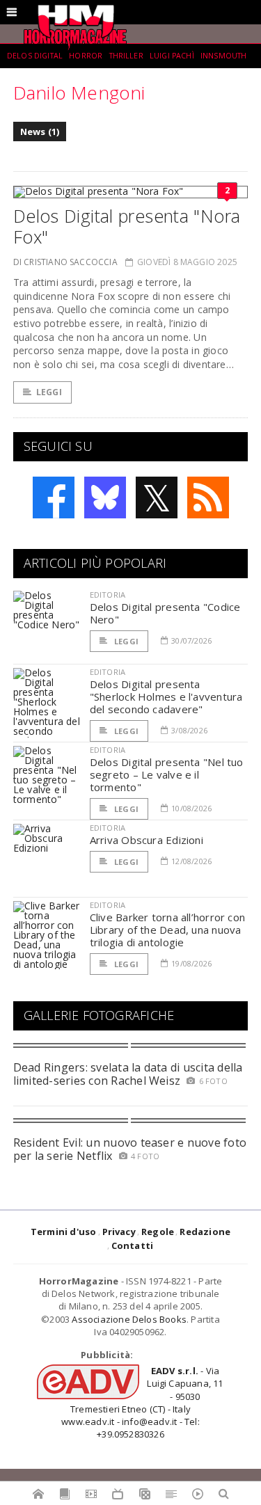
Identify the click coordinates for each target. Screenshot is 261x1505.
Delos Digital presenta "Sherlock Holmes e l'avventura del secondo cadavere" (166, 696)
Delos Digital (35, 56)
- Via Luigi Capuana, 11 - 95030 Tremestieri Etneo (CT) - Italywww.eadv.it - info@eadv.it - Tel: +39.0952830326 (142, 1402)
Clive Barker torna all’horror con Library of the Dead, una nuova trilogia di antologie (167, 929)
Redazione (205, 1231)
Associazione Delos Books (129, 1319)
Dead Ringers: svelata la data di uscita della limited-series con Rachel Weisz (128, 1074)
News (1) (40, 131)
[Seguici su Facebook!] (53, 497)
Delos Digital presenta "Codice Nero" (165, 613)
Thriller (126, 56)
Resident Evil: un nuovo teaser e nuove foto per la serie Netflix (129, 1149)
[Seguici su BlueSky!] (105, 497)
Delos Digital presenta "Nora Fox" (127, 226)
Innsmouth (223, 56)
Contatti (132, 1245)
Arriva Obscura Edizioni (146, 840)
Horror (85, 56)
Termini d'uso (64, 1231)
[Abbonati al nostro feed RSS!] (208, 497)
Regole (157, 1231)
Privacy (119, 1231)
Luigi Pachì (172, 56)
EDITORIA (107, 594)
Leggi (49, 392)
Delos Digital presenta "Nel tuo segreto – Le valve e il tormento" (167, 774)
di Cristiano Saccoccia (65, 262)
